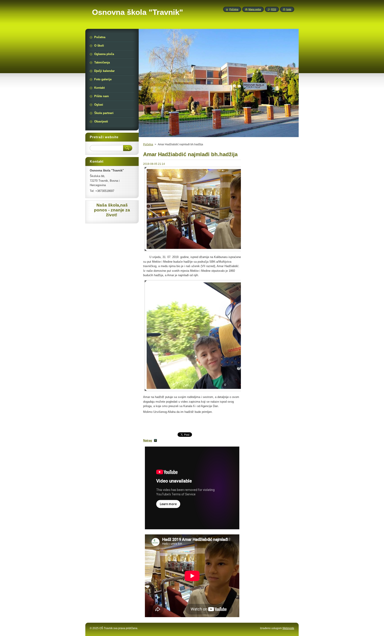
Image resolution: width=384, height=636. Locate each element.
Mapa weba (254, 9)
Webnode (288, 628)
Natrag (147, 440)
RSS (273, 9)
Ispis (288, 9)
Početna (148, 144)
